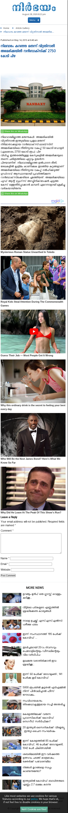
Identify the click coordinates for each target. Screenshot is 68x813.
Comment (7, 531)
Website (5, 570)
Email (4, 565)
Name (5, 559)
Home (6, 28)
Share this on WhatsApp (16, 131)
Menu (33, 20)
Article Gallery (23, 28)
